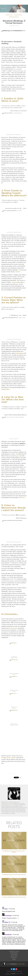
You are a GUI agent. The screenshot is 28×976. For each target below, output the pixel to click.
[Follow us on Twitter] (14, 969)
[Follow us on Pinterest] (16, 969)
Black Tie (22, 497)
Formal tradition (16, 282)
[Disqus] (14, 925)
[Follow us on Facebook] (12, 969)
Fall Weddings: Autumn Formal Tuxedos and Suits (14, 874)
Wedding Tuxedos (13, 17)
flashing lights (19, 353)
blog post (16, 456)
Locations (14, 954)
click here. (18, 272)
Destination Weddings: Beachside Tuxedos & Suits (14, 897)
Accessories (14, 953)
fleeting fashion (5, 389)
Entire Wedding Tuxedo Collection (11, 756)
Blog (14, 959)
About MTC (14, 956)
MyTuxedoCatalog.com (5, 803)
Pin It (20, 778)
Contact (14, 958)
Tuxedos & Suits (14, 951)
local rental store (13, 628)
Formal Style (9, 14)
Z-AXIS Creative (17, 973)
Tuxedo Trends (18, 14)
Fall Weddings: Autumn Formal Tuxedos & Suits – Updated (14, 851)
